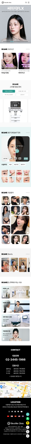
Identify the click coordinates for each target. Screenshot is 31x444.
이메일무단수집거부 (13, 434)
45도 (15, 158)
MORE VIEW (28, 49)
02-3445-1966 (15, 359)
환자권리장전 (19, 434)
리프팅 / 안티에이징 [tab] (8, 91)
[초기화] (29, 392)
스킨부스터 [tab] (22, 94)
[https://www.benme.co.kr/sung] (6, 2)
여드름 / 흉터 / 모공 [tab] (22, 91)
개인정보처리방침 (6, 434)
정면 (11, 158)
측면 (20, 158)
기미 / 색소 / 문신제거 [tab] (9, 94)
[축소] (29, 389)
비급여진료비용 (25, 434)
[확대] (29, 386)
